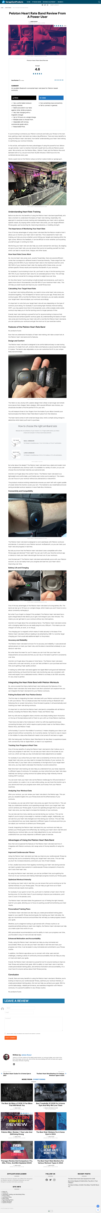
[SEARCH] (99, 2)
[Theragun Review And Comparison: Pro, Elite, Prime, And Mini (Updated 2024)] (17, 1150)
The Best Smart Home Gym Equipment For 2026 (81, 1178)
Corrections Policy (7, 1197)
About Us (4, 1191)
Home (28, 2)
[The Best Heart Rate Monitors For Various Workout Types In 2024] (50, 1150)
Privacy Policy (6, 1195)
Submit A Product (54, 5)
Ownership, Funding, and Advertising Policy (13, 1194)
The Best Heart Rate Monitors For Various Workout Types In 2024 (50, 1162)
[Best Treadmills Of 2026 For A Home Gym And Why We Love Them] (50, 1092)
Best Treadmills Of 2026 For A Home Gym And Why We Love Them (50, 1104)
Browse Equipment (49, 2)
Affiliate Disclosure (7, 1201)
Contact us (5, 1193)
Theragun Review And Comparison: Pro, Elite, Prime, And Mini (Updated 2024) (17, 1162)
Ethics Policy (5, 1198)
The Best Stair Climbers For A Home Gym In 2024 (50, 1133)
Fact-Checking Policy (7, 1199)
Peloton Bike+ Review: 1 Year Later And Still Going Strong (16, 1133)
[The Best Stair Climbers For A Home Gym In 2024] (50, 1121)
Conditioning (39, 1079)
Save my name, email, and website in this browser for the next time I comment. (23, 1033)
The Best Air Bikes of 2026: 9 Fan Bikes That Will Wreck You (16, 1104)
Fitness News (36, 2)
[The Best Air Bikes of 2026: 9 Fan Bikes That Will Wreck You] (17, 1092)
